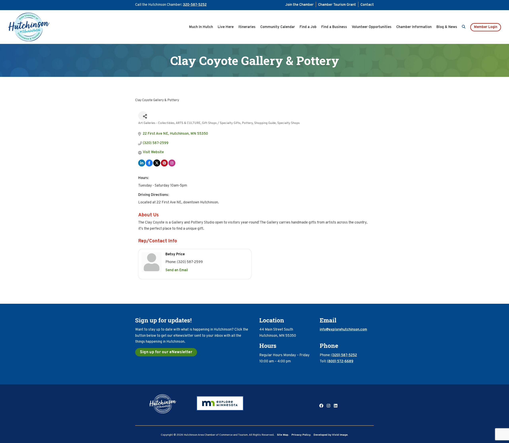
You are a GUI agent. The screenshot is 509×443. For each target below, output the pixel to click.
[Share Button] (143, 115)
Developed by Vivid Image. (331, 435)
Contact (367, 5)
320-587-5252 (195, 5)
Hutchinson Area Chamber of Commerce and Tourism (35, 27)
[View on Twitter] (156, 165)
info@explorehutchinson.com (343, 329)
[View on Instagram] (171, 165)
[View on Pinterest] (164, 165)
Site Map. (283, 435)
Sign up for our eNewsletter (166, 352)
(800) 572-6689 (340, 361)
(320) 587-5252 (344, 355)
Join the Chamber (299, 5)
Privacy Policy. (301, 435)
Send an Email (176, 270)
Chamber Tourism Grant (337, 5)
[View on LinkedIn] (141, 165)
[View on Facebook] (149, 165)
